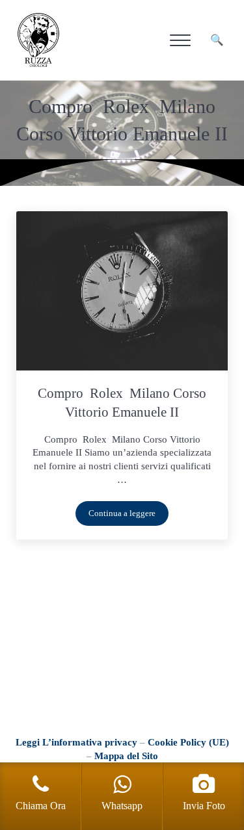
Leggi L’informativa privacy (76, 742)
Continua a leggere (128, 516)
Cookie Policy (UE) (188, 742)
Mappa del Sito (126, 756)
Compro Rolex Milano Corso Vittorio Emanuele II (122, 402)
